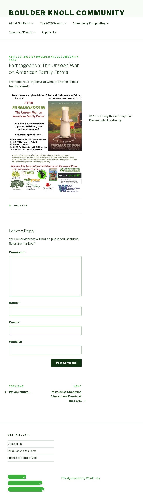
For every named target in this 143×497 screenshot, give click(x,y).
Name (14, 303)
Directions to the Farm (22, 450)
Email (14, 322)
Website (15, 342)
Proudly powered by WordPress (80, 478)
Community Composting (89, 23)
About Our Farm (19, 23)
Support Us (49, 32)
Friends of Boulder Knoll (22, 457)
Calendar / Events (20, 32)
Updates (21, 205)
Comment (17, 252)
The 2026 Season (51, 23)
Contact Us (15, 443)
